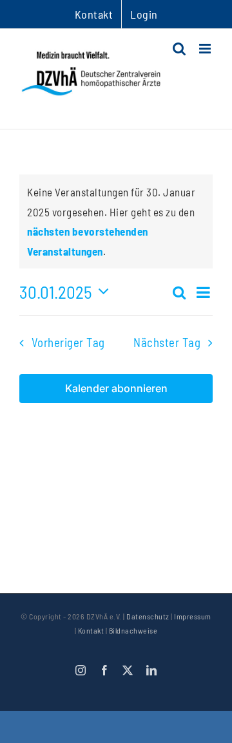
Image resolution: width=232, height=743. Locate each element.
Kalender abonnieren (116, 388)
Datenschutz (147, 616)
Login (144, 14)
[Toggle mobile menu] (206, 48)
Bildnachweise (133, 630)
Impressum (192, 616)
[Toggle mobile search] (179, 48)
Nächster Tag (166, 342)
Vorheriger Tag (68, 342)
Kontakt (91, 630)
